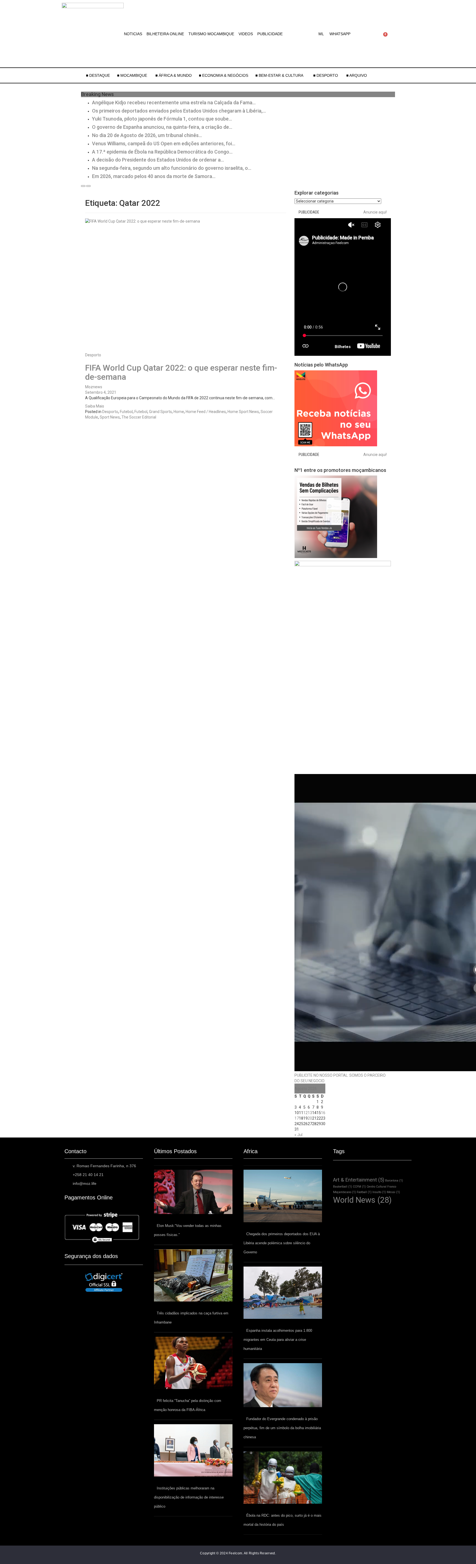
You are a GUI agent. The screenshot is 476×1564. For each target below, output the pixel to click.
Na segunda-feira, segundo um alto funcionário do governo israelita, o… (171, 168)
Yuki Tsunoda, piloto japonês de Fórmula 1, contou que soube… (162, 119)
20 (310, 1118)
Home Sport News (243, 411)
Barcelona (394, 1180)
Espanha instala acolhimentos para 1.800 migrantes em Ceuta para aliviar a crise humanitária (278, 1339)
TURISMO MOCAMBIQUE (211, 34)
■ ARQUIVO (356, 75)
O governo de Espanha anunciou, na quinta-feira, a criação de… (162, 127)
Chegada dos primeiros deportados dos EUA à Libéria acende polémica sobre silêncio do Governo (282, 1243)
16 (323, 1113)
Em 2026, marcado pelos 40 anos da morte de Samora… (153, 176)
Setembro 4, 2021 (100, 392)
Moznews (93, 387)
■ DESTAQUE (98, 75)
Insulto (379, 1192)
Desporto (93, 355)
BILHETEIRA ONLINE (165, 34)
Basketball (342, 1186)
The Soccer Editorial (138, 417)
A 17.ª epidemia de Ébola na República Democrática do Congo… (162, 152)
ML (321, 34)
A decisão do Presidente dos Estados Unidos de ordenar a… (158, 160)
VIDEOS (246, 34)
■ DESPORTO (326, 75)
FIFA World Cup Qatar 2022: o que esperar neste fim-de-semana (181, 372)
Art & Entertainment (358, 1180)
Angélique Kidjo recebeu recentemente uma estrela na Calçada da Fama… (174, 102)
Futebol (126, 411)
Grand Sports (160, 411)
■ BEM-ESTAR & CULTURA (279, 75)
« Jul (298, 1135)
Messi (393, 1192)
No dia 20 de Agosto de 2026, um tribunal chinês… (147, 135)
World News (362, 1200)
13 (310, 1113)
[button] (322, 33)
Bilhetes (343, 346)
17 (296, 1118)
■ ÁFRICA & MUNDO (173, 75)
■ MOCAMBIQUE (132, 75)
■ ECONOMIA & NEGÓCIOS (223, 75)
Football (364, 1192)
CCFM (359, 1186)
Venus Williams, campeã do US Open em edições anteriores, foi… (163, 143)
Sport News (110, 417)
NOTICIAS (133, 34)
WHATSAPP (339, 34)
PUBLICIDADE (270, 34)
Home (179, 411)
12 (305, 1113)
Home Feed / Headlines (206, 411)
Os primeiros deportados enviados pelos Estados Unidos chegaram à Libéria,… (179, 111)
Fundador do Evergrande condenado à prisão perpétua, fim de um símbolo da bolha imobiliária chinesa (282, 1428)
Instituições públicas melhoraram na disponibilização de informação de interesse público (189, 1497)
